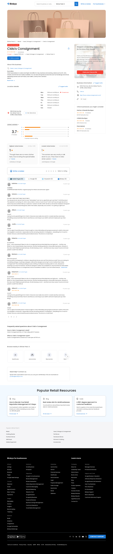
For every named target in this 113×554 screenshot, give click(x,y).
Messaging (10, 501)
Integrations (10, 523)
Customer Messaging (32, 486)
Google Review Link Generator (93, 481)
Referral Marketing (31, 489)
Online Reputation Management (35, 484)
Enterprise (29, 469)
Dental (52, 469)
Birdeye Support (89, 492)
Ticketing (9, 512)
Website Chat (30, 492)
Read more (10, 80)
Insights (9, 506)
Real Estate (54, 488)
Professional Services (90, 469)
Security (29, 544)
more (13, 159)
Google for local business (33, 476)
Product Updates (75, 485)
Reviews (9, 469)
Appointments (11, 489)
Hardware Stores (58, 437)
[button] (16, 317)
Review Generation (31, 481)
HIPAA (38, 544)
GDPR (34, 544)
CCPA (42, 544)
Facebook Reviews (31, 500)
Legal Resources (75, 498)
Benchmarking (11, 509)
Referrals (9, 472)
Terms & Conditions (12, 544)
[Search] (76, 4)
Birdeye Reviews (75, 493)
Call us (82, 91)
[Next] (67, 356)
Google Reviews (30, 494)
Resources (74, 477)
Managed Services (90, 467)
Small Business (30, 467)
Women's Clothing (58, 439)
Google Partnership (12, 526)
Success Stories (75, 491)
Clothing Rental (10, 434)
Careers (73, 488)
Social (8, 486)
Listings (9, 467)
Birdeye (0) (63, 179)
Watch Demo (74, 472)
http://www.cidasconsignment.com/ (90, 95)
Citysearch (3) (48, 179)
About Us (73, 467)
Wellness (53, 493)
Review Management (32, 479)
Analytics (9, 521)
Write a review (86, 4)
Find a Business (89, 486)
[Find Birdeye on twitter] (73, 536)
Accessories (57, 442)
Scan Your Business (90, 484)
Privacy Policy (22, 544)
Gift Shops (9, 439)
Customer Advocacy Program (93, 497)
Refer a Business (89, 494)
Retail (19, 41)
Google (84, 99)
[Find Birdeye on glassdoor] (86, 536)
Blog (72, 480)
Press (72, 483)
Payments (10, 494)
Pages (9, 475)
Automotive (54, 467)
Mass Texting (10, 492)
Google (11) (33, 179)
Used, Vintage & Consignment (32, 41)
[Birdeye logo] (12, 4)
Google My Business (31, 497)
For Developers (89, 489)
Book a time (74, 475)
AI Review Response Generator (93, 479)
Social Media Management (33, 508)
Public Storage (54, 485)
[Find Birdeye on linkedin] (76, 536)
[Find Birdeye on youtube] (83, 536)
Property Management (57, 483)
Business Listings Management (34, 502)
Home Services (55, 477)
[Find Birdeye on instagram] (79, 536)
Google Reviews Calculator (92, 476)
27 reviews (21, 52)
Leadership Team (76, 469)
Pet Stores (56, 434)
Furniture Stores (10, 437)
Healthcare (54, 475)
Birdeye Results (75, 496)
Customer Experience (32, 505)
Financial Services (55, 472)
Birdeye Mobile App (12, 529)
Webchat (9, 484)
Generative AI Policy (50, 544)
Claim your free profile (90, 72)
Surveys (9, 504)
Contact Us (74, 501)
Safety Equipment (11, 442)
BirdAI (8, 518)
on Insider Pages (21, 183)
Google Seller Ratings (13, 477)
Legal (52, 480)
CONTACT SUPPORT (97, 536)
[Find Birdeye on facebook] (70, 536)
